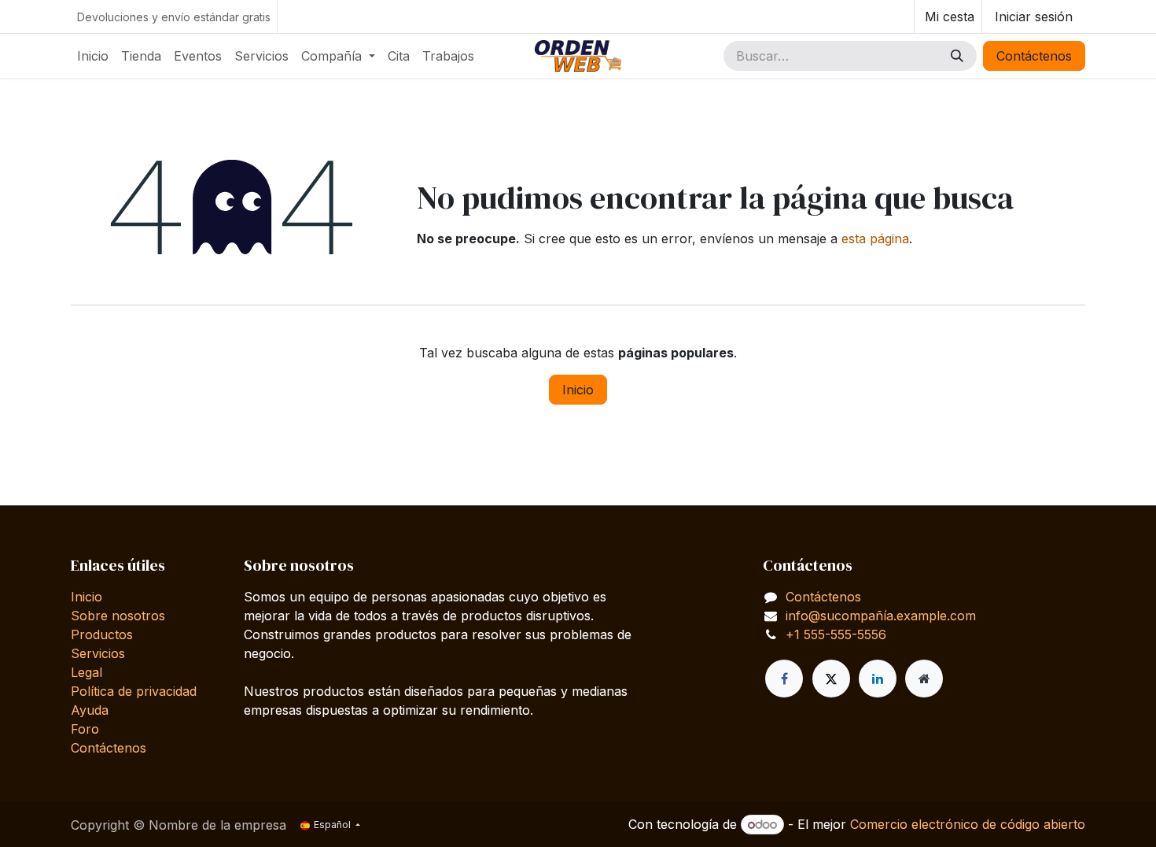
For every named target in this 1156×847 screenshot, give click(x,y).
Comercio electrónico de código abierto (967, 824)
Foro (85, 729)
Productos (102, 634)
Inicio (578, 390)
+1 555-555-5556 (836, 634)
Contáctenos (1034, 56)
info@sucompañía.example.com (881, 615)
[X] (831, 678)
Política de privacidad (134, 691)
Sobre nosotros (118, 615)
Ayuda (90, 710)
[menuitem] (93, 56)
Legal (86, 672)
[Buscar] (957, 56)
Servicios (98, 653)
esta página (875, 238)
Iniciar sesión (1034, 16)
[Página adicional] (924, 678)
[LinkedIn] (877, 678)
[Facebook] (784, 678)
